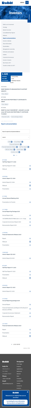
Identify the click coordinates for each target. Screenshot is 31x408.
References (19, 371)
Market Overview (7, 30)
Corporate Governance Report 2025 (11, 222)
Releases (5, 35)
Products (19, 366)
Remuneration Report (8, 316)
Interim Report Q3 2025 (8, 258)
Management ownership (9, 49)
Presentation (5, 189)
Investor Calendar (7, 41)
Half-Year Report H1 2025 (8, 271)
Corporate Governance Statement (11, 313)
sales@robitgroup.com (7, 383)
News (18, 376)
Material (19, 373)
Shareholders (6, 46)
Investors (19, 388)
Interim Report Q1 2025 (8, 291)
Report (4, 238)
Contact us (29, 17)
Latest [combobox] (4, 137)
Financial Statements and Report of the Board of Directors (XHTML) (15, 308)
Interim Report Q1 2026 (8, 182)
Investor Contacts (7, 60)
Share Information (7, 43)
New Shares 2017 (7, 62)
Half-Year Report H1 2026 (8, 165)
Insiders (5, 54)
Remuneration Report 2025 (9, 225)
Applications (20, 369)
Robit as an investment (8, 24)
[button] (15, 90)
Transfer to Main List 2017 (9, 65)
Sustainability (20, 381)
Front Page (19, 364)
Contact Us (19, 386)
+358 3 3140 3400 (6, 378)
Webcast (4, 169)
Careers (18, 383)
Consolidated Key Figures (9, 32)
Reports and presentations (9, 38)
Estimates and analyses (8, 52)
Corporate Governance (8, 57)
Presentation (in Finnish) (8, 202)
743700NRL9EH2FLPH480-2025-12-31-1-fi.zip (14, 218)
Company (19, 378)
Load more (16, 344)
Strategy (5, 27)
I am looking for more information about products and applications (16, 402)
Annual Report (6, 304)
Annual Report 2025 (7, 215)
